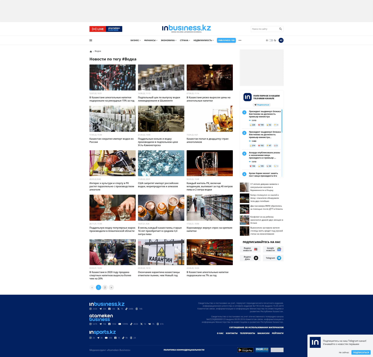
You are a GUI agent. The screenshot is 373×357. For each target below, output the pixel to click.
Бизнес (135, 40)
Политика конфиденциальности (184, 349)
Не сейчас (344, 352)
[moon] (275, 40)
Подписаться (361, 352)
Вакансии (263, 333)
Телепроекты (247, 333)
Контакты (232, 333)
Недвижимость (202, 40)
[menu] (91, 40)
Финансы (150, 40)
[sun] (267, 40)
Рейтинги (278, 333)
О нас (220, 333)
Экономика (168, 40)
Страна (184, 40)
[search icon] (281, 29)
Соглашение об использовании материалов (256, 327)
